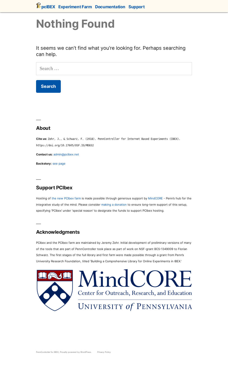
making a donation (114, 204)
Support (136, 6)
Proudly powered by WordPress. (76, 352)
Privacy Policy (104, 352)
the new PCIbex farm (66, 198)
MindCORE (155, 198)
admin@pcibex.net (66, 154)
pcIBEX (48, 6)
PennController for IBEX (47, 352)
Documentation (110, 6)
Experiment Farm (75, 6)
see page (59, 163)
